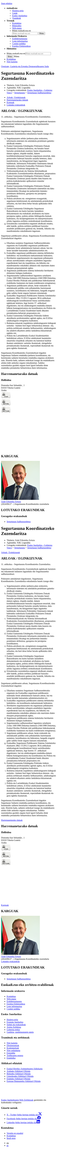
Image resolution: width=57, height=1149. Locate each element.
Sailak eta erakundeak (16, 1024)
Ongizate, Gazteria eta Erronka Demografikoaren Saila (25, 66)
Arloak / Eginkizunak (10, 552)
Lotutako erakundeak (10, 961)
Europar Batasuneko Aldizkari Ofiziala (24, 1081)
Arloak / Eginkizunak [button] (16, 97)
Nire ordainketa (13, 1050)
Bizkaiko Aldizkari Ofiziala (19, 1074)
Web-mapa (17, 28)
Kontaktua (16, 23)
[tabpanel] (28, 239)
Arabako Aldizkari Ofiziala (18, 1071)
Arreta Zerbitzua (14, 1027)
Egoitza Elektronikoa (21, 46)
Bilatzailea (16, 25)
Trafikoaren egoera (15, 1055)
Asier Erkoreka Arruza (25, 85)
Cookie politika (19, 43)
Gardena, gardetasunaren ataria (20, 1032)
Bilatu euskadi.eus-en (21, 30)
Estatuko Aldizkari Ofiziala (18, 1079)
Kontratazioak (13, 1048)
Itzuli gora (11, 1138)
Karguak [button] (10, 102)
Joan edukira (6, 3)
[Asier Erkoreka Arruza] (20, 499)
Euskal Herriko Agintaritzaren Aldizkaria (24, 1069)
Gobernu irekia (13, 1029)
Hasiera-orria (18, 10)
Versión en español (15, 1133)
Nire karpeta (12, 61)
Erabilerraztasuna (19, 38)
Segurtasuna (19, 93)
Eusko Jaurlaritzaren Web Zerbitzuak (17, 1100)
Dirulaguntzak (13, 1045)
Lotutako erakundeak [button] (16, 105)
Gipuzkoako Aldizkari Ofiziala (20, 1076)
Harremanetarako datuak (12, 820)
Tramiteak (16, 18)
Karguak (5, 905)
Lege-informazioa (20, 41)
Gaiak (14, 13)
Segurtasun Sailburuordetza (39, 93)
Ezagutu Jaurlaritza (15, 1022)
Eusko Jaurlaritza (19, 15)
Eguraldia (11, 1053)
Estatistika (11, 1058)
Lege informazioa (14, 1006)
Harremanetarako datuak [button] (17, 100)
